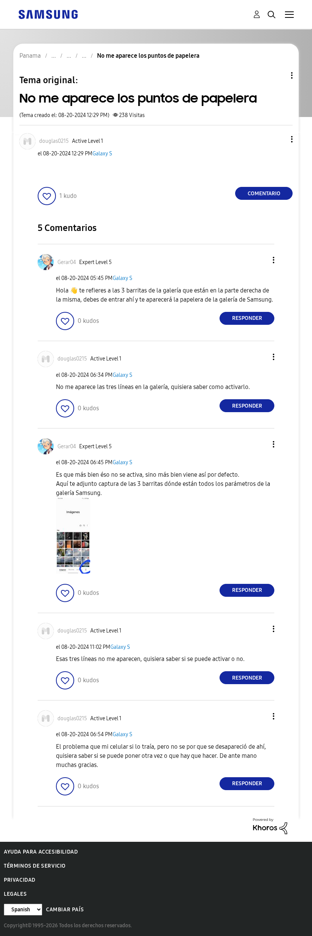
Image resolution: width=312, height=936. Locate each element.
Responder (247, 318)
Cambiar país (65, 909)
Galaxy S (102, 153)
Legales (15, 894)
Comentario (264, 193)
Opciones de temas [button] (279, 75)
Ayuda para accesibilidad (41, 852)
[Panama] (48, 13)
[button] (279, 139)
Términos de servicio (35, 866)
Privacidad (19, 880)
